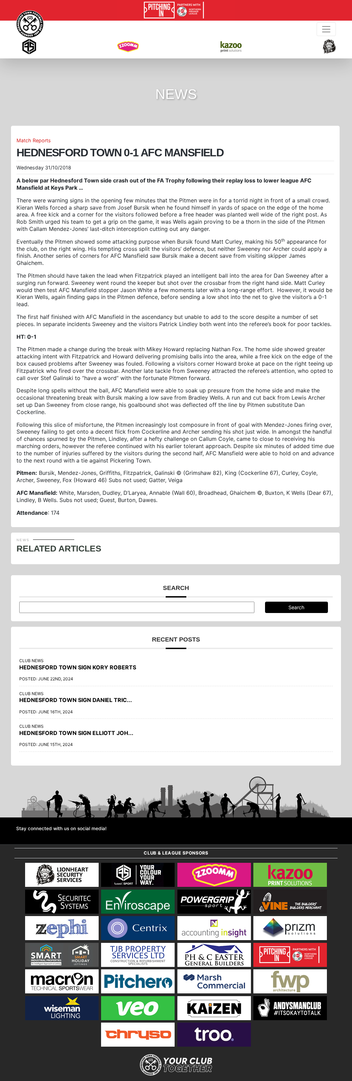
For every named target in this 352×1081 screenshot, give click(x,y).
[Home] (30, 24)
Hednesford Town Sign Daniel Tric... (75, 699)
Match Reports (33, 140)
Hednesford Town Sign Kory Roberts (77, 667)
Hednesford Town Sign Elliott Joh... (76, 732)
